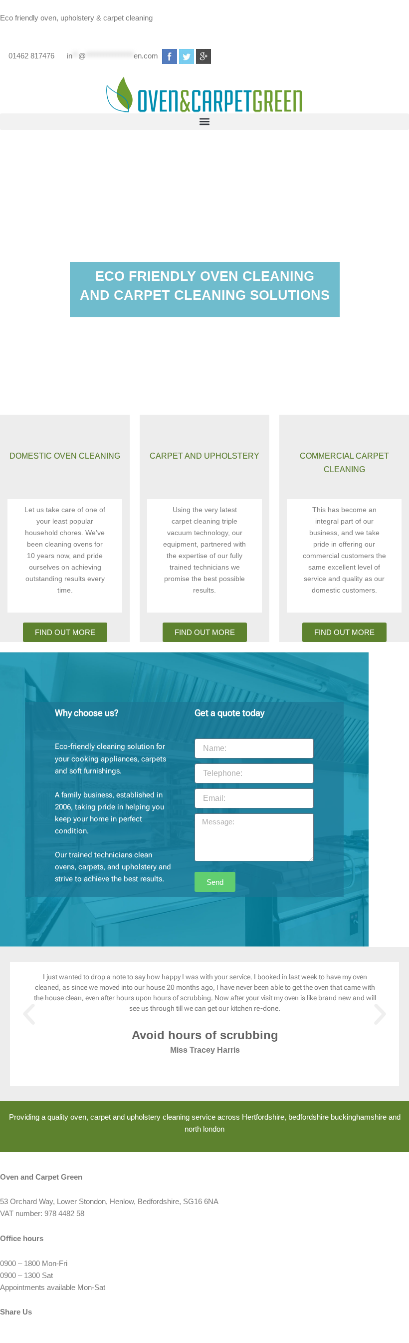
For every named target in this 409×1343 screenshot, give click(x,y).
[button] (204, 121)
